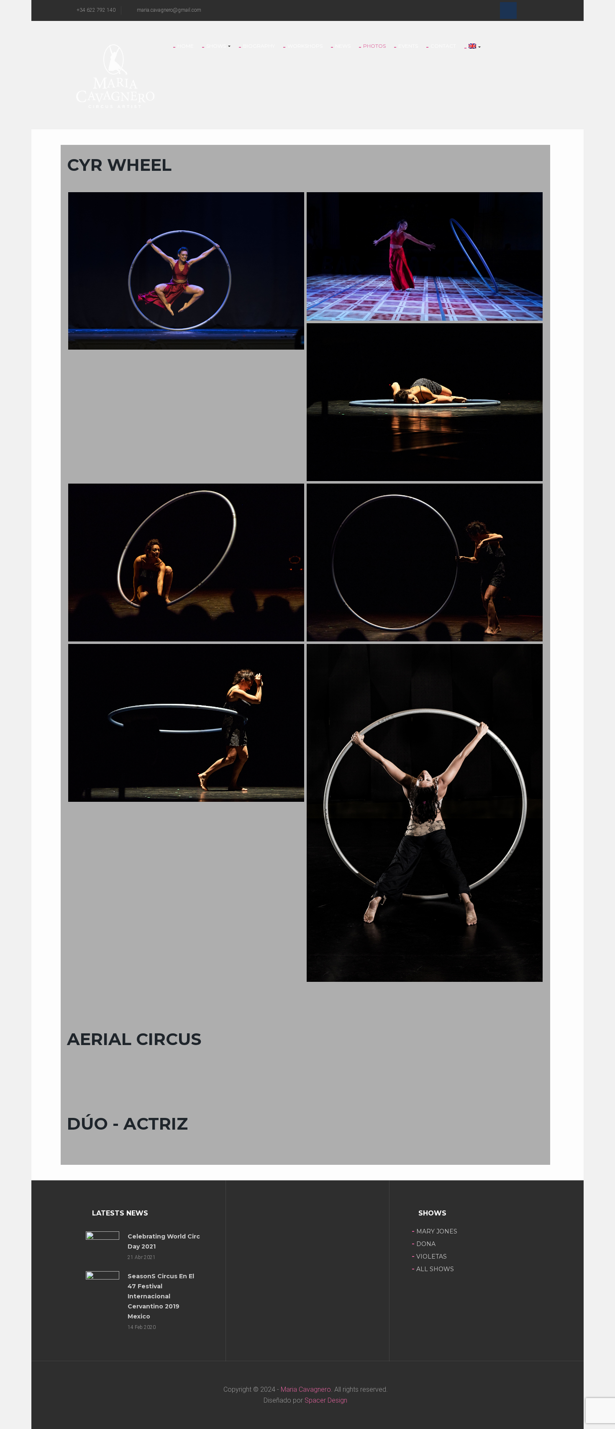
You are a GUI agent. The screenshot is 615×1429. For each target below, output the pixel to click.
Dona (426, 1244)
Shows (216, 46)
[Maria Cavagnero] (115, 76)
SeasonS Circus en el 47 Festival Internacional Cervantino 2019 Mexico (161, 1296)
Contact (443, 46)
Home (185, 46)
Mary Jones (436, 1231)
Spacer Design (326, 1400)
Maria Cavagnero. (306, 1389)
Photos (374, 46)
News (343, 46)
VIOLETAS (431, 1256)
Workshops (305, 46)
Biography (259, 46)
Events (408, 46)
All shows (435, 1269)
